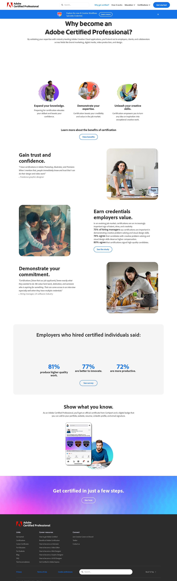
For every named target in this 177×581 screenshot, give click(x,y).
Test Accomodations (23, 562)
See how (88, 500)
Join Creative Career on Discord (83, 537)
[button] (130, 5)
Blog (17, 555)
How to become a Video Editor (49, 547)
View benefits (88, 136)
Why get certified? (102, 5)
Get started (161, 5)
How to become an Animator (49, 544)
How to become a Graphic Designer (51, 555)
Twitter (75, 540)
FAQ (17, 558)
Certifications (20, 540)
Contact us (76, 544)
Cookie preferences (65, 572)
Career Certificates (22, 544)
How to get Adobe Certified (48, 537)
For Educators (20, 547)
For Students (20, 551)
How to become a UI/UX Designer (50, 558)
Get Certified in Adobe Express (49, 562)
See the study (103, 249)
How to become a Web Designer (50, 551)
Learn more (106, 14)
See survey (88, 383)
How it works (116, 5)
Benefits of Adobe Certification (49, 540)
